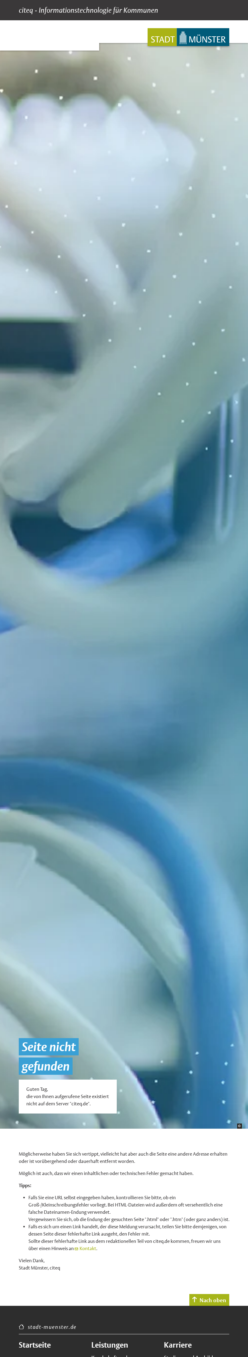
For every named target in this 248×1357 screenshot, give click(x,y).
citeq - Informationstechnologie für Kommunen (88, 10)
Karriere (178, 1344)
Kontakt (88, 1248)
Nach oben (213, 1300)
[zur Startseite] (188, 37)
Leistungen (109, 1344)
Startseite (35, 1344)
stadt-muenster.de (52, 1327)
